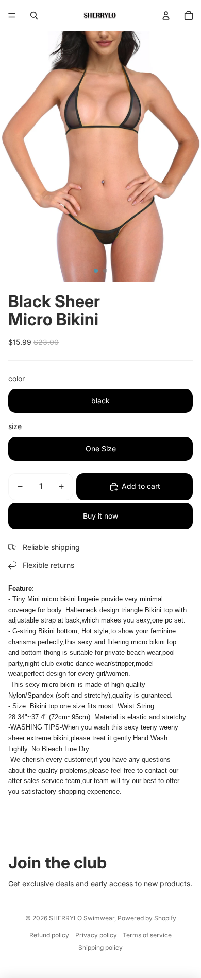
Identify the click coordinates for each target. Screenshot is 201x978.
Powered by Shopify (147, 918)
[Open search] (34, 15)
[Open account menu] (166, 15)
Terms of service (147, 935)
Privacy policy (96, 935)
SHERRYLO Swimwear (81, 918)
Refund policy (49, 935)
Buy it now (100, 515)
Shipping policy (100, 947)
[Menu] (12, 15)
